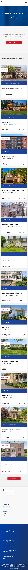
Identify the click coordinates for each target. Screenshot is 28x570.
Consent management (20, 566)
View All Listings (14, 478)
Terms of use (12, 566)
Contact (5, 517)
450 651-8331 (7, 533)
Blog (4, 515)
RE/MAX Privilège (6, 506)
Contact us (17, 42)
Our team (5, 502)
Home (9, 42)
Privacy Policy (6, 566)
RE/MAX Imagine (6, 504)
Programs (5, 511)
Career (4, 513)
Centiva (16, 568)
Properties (5, 500)
